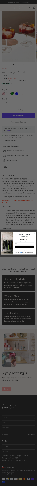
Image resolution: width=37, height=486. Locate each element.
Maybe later (24, 248)
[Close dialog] (35, 233)
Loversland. (21, 252)
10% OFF (24, 246)
